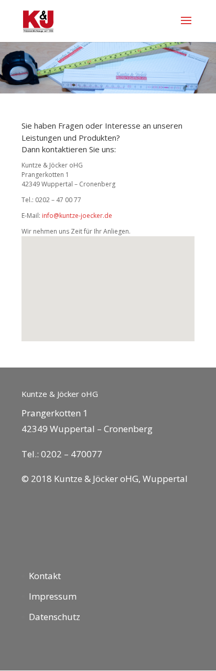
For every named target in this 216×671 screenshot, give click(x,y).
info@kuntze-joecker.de (77, 215)
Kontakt (45, 576)
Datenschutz (54, 617)
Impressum (53, 596)
